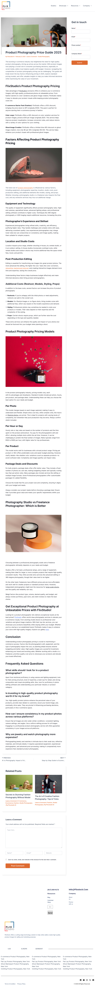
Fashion (16, 803)
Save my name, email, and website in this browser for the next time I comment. (32, 859)
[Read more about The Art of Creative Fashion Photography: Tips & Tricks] (48, 784)
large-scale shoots (52, 587)
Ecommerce (9, 803)
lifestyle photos (13, 415)
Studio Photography (44, 56)
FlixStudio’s (23, 91)
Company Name (77, 53)
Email (73, 36)
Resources (74, 6)
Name (74, 28)
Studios (53, 6)
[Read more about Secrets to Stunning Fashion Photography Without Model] (19, 783)
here (47, 629)
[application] (67, 5)
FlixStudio (18, 617)
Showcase (62, 6)
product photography (25, 188)
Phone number (76, 45)
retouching (9, 268)
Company (86, 6)
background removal (21, 268)
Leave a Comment (32, 56)
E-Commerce (22, 801)
